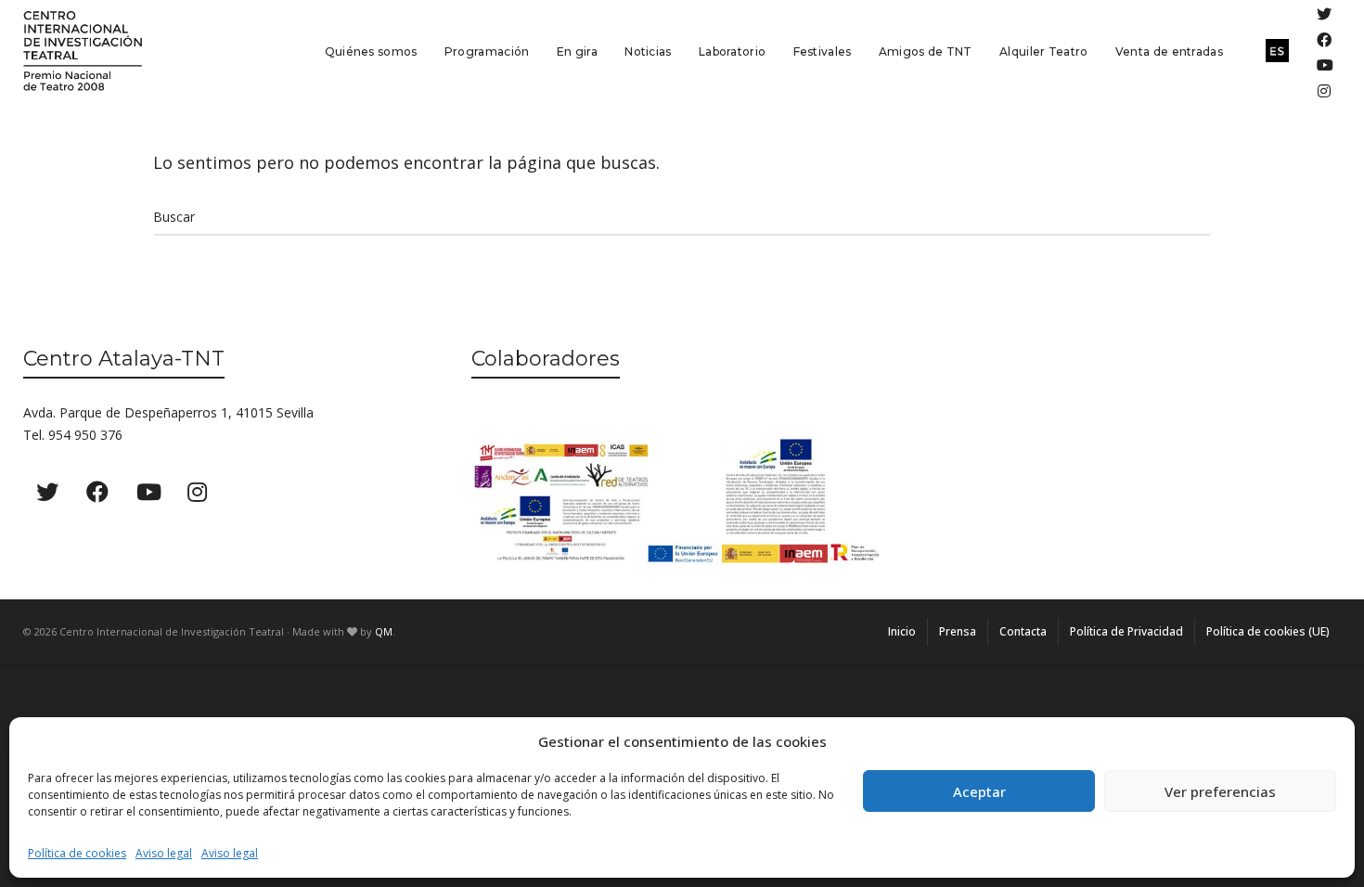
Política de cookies (77, 853)
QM (383, 631)
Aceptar (979, 791)
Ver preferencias (1220, 791)
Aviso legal (163, 853)
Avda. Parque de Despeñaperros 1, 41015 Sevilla (168, 412)
